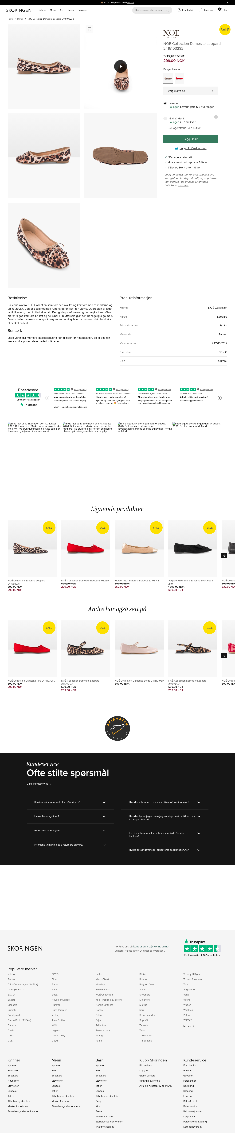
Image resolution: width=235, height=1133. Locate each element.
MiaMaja (100, 984)
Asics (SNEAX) (16, 989)
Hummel (56, 1004)
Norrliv (99, 1009)
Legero (55, 1030)
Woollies (188, 1009)
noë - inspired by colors (109, 999)
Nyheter (12, 1065)
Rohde (143, 979)
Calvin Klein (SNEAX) (19, 1020)
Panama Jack (103, 1030)
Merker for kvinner (18, 1106)
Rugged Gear (146, 984)
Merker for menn (61, 1101)
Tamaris (143, 1025)
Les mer (130, 2)
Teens (99, 1111)
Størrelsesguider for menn (66, 1106)
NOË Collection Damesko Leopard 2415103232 (50, 18)
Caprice (12, 1025)
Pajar (98, 1020)
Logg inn (144, 1070)
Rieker (143, 974)
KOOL (55, 1025)
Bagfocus (82, 10)
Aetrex (11, 979)
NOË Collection (104, 994)
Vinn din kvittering (149, 1080)
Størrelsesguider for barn (109, 1121)
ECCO (55, 974)
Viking (187, 999)
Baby (98, 1101)
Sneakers (13, 1075)
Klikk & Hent (190, 1101)
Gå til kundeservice (37, 783)
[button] (35, 455)
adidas (11, 974)
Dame (20, 18)
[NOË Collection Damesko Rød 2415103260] (179, 78)
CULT (11, 1040)
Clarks (11, 1030)
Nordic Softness (104, 1004)
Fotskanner (189, 1080)
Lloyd (55, 1040)
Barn (61, 10)
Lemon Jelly (58, 1035)
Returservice (190, 1106)
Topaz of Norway (192, 979)
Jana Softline (59, 1020)
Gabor (55, 984)
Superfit (143, 1020)
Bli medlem (145, 1065)
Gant (54, 989)
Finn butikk (189, 1065)
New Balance (103, 989)
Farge (167, 69)
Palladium (101, 1025)
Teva (142, 1030)
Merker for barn (104, 1116)
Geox (55, 994)
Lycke (99, 974)
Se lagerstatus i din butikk (184, 128)
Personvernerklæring (195, 1121)
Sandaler (12, 1090)
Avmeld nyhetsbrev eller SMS (155, 1085)
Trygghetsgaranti (105, 1126)
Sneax (71, 10)
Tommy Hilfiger (191, 974)
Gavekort (188, 1075)
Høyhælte (13, 1080)
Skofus (143, 1004)
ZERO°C (187, 1020)
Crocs (11, 1035)
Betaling (188, 1090)
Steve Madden (147, 1015)
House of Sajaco (61, 999)
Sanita (142, 989)
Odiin (99, 1015)
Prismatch (188, 1070)
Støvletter (13, 1085)
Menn (53, 10)
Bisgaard (12, 1004)
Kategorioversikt (192, 1126)
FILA (54, 979)
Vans (186, 994)
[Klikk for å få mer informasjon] (216, 117)
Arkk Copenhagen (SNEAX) (23, 984)
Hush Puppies (59, 1009)
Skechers (144, 999)
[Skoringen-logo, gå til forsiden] (18, 10)
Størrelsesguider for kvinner (23, 1111)
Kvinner (42, 10)
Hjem (10, 18)
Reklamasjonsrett (193, 1111)
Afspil (120, 66)
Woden (187, 1004)
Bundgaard (14, 1015)
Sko (54, 1070)
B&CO (11, 994)
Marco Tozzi (102, 979)
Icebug (55, 1015)
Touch (186, 984)
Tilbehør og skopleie (19, 1101)
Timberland (145, 1040)
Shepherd (144, 994)
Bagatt (11, 999)
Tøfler (11, 1096)
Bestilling (188, 1085)
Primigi (99, 1035)
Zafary (186, 1015)
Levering (188, 1096)
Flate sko (13, 1070)
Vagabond (189, 989)
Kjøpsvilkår (189, 1116)
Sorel (142, 1009)
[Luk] (228, 2)
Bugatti (12, 1009)
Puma (99, 1040)
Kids (98, 1106)
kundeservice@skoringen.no (150, 946)
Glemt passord (147, 1075)
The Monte (145, 1035)
